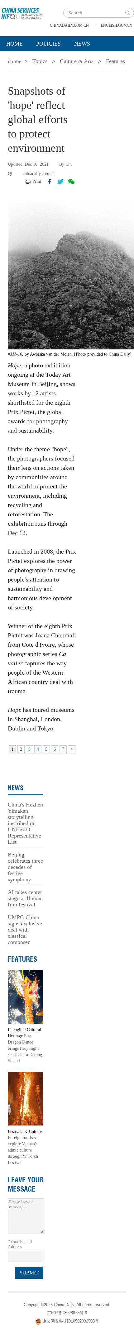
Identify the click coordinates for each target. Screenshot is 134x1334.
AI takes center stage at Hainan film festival (25, 898)
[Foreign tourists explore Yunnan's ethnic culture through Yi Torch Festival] (25, 1098)
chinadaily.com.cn (69, 25)
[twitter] (60, 181)
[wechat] (71, 181)
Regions (90, 59)
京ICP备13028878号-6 (67, 1312)
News (82, 44)
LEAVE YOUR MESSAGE (25, 1184)
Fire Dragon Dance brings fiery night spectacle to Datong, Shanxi (25, 1048)
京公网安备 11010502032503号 (71, 1321)
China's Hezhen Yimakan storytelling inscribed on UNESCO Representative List (25, 823)
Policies (48, 44)
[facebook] (49, 181)
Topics (55, 59)
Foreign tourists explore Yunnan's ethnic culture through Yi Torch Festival (23, 1150)
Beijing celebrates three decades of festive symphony (25, 867)
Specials (19, 59)
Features (22, 959)
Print (36, 181)
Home (14, 44)
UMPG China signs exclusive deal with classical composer (25, 929)
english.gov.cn (116, 25)
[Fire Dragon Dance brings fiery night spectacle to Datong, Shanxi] (25, 996)
